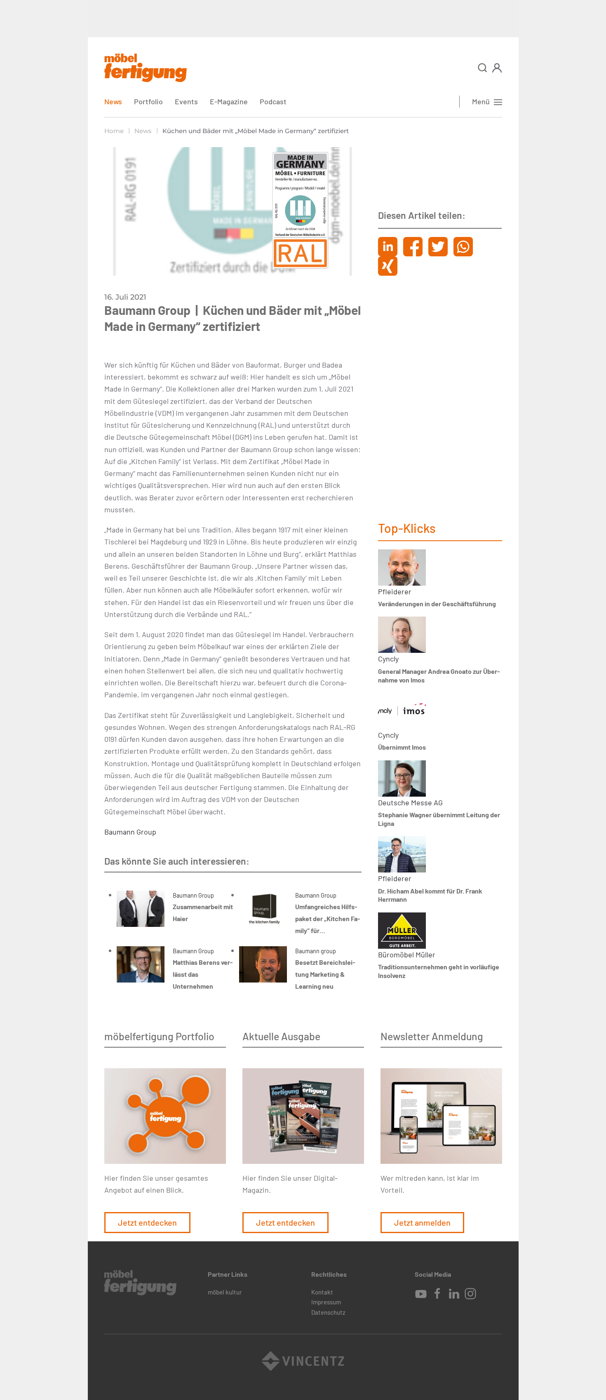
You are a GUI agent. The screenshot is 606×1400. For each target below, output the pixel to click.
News (113, 101)
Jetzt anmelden (422, 1222)
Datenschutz (328, 1312)
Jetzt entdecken (147, 1222)
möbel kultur (225, 1292)
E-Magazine (229, 101)
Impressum (326, 1302)
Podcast (273, 101)
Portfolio (148, 101)
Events (186, 101)
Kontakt (322, 1292)
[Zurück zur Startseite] (145, 68)
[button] (482, 68)
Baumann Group (130, 831)
